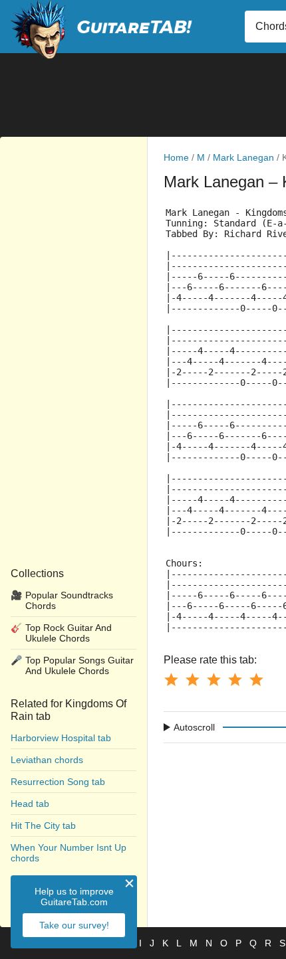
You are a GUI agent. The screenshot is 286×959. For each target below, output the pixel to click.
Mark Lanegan (243, 157)
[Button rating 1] (171, 679)
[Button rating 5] (256, 679)
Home (176, 157)
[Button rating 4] (234, 679)
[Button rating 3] (213, 679)
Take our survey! (74, 925)
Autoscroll (194, 727)
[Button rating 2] (192, 679)
